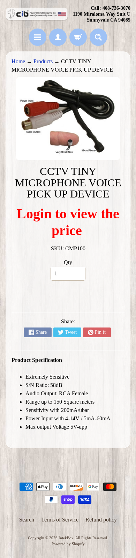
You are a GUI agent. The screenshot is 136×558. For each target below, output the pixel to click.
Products (43, 61)
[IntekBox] (37, 14)
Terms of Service (59, 520)
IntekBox (66, 538)
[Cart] (78, 37)
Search (26, 520)
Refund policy (101, 520)
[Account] (58, 37)
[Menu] (37, 37)
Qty (68, 262)
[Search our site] (98, 37)
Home (18, 61)
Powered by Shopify (68, 544)
